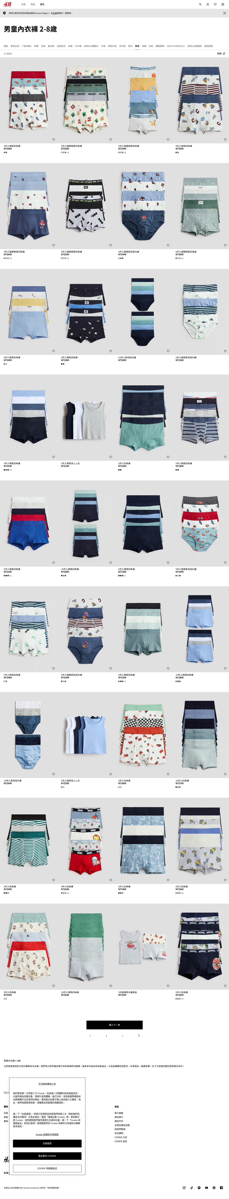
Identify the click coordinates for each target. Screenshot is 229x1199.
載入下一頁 (114, 1024)
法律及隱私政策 (122, 1125)
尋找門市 (118, 1121)
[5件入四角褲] (143, 418)
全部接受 (47, 1143)
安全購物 (118, 1133)
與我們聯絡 (119, 1129)
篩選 (219, 53)
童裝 (42, 4)
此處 (55, 13)
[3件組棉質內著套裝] (143, 947)
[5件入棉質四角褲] (28, 100)
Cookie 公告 (120, 1137)
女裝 (23, 4)
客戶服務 (118, 1112)
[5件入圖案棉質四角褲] (86, 100)
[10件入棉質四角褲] (86, 523)
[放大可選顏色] (5, 152)
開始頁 (7, 1092)
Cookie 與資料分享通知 (47, 1134)
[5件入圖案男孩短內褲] (143, 206)
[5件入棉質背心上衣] (86, 735)
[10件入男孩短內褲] (143, 312)
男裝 (33, 4)
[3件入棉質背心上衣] (86, 418)
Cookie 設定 (120, 1141)
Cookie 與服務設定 (47, 1168)
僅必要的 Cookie (47, 1156)
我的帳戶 (118, 1117)
